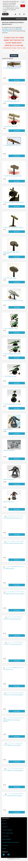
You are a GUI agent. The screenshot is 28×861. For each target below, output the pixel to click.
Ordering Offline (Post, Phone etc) (10, 842)
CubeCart (17, 858)
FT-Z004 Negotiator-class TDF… (12, 145)
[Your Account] (15, 14)
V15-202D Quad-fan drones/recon (13, 518)
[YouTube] (8, 854)
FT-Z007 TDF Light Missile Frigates (13, 227)
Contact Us (5, 826)
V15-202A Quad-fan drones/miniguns (14, 594)
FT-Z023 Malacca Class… (10, 376)
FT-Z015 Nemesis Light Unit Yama (13, 300)
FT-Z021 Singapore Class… (10, 328)
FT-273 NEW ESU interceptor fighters (11, 720)
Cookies (4, 848)
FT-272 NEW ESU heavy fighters (12, 745)
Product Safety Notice (7, 833)
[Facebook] (4, 854)
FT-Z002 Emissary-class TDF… (11, 101)
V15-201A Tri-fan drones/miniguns (13, 695)
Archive (4, 820)
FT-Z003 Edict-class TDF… (10, 126)
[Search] (20, 14)
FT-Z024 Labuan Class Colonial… (12, 404)
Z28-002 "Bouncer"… (9, 479)
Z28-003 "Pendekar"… (9, 450)
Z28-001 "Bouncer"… (9, 502)
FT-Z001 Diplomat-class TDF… (12, 68)
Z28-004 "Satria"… (8, 429)
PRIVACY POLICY (8, 29)
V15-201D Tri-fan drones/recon (12, 619)
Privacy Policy (5, 836)
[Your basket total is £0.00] (24, 14)
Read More (14, 55)
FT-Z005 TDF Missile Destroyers (12, 176)
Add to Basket (17, 80)
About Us (4, 823)
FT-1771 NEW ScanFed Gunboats (12, 795)
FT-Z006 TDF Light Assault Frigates (13, 202)
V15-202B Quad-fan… (9, 568)
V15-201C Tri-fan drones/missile (12, 644)
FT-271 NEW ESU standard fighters (13, 770)
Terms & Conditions (7, 830)
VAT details (5, 845)
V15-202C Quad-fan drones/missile (13, 543)
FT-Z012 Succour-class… (10, 278)
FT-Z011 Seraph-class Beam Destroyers (11, 252)
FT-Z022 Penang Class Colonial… (12, 354)
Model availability (6, 839)
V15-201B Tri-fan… (8, 669)
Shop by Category (20, 18)
